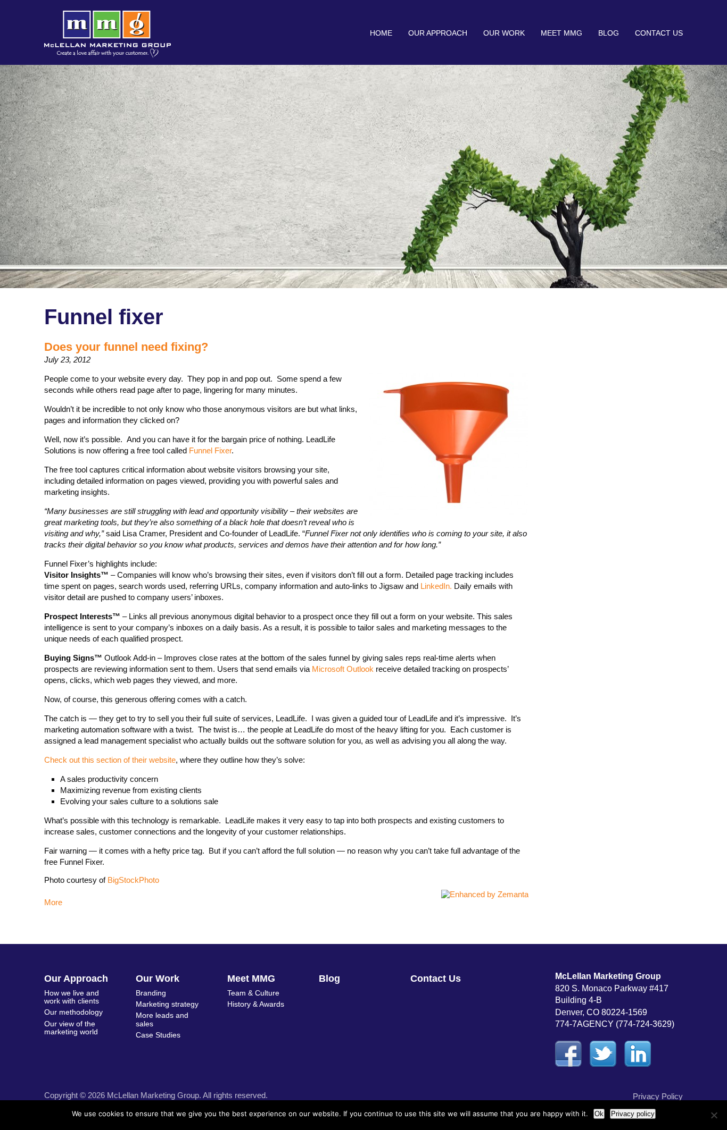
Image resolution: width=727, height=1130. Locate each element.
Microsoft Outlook (343, 668)
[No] (713, 1115)
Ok (599, 1114)
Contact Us (659, 33)
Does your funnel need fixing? (126, 346)
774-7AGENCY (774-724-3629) (614, 1023)
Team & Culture (253, 993)
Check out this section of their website (110, 759)
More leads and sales (162, 1019)
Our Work (504, 33)
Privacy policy (633, 1114)
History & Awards (255, 1004)
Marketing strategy (167, 1004)
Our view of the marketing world (71, 1027)
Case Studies (158, 1035)
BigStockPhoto (133, 879)
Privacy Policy (658, 1096)
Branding (151, 993)
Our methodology (73, 1012)
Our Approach (437, 33)
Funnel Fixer (210, 450)
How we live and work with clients (71, 997)
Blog (608, 33)
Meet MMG (561, 33)
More (53, 902)
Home (381, 33)
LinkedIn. (436, 586)
